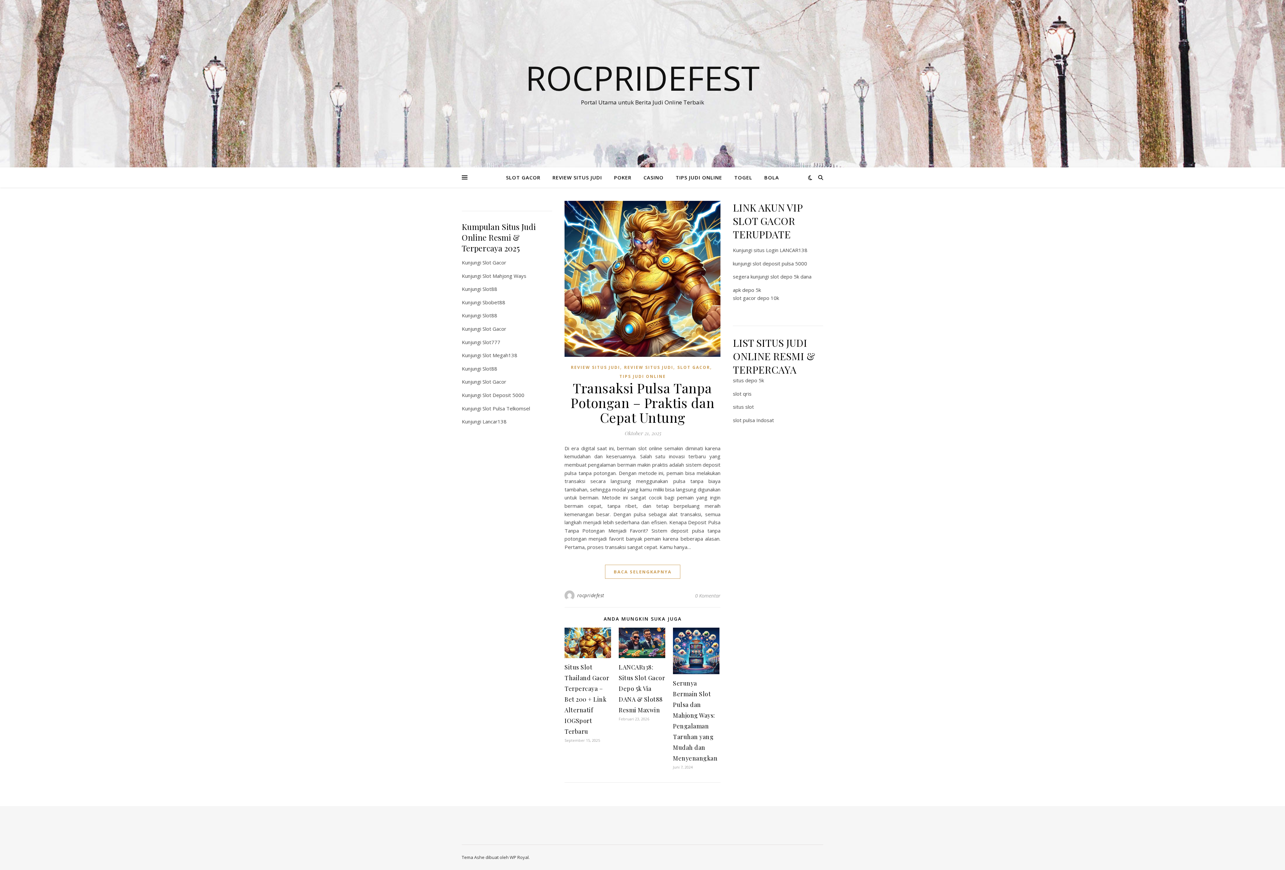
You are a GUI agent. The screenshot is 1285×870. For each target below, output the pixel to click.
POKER (622, 177)
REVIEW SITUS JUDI (577, 177)
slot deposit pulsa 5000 (780, 263)
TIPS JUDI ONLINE (699, 177)
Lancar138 (495, 421)
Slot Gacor (494, 262)
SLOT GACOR (523, 177)
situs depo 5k (748, 380)
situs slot (743, 406)
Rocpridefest (642, 77)
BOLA (771, 177)
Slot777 (491, 342)
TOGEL (743, 177)
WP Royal (519, 857)
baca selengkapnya (643, 572)
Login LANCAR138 (786, 250)
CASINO (654, 177)
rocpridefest (590, 595)
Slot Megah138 (500, 355)
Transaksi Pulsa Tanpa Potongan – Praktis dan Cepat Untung (642, 402)
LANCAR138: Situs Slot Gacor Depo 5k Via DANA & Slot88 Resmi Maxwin (642, 688)
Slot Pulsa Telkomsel (506, 408)
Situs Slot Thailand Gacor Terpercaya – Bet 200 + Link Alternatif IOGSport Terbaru (587, 699)
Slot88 (490, 289)
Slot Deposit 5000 (503, 395)
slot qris (742, 393)
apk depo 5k (747, 290)
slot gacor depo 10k (756, 298)
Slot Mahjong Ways (504, 275)
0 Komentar (707, 595)
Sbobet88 (494, 302)
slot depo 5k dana (790, 276)
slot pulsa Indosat (753, 420)
